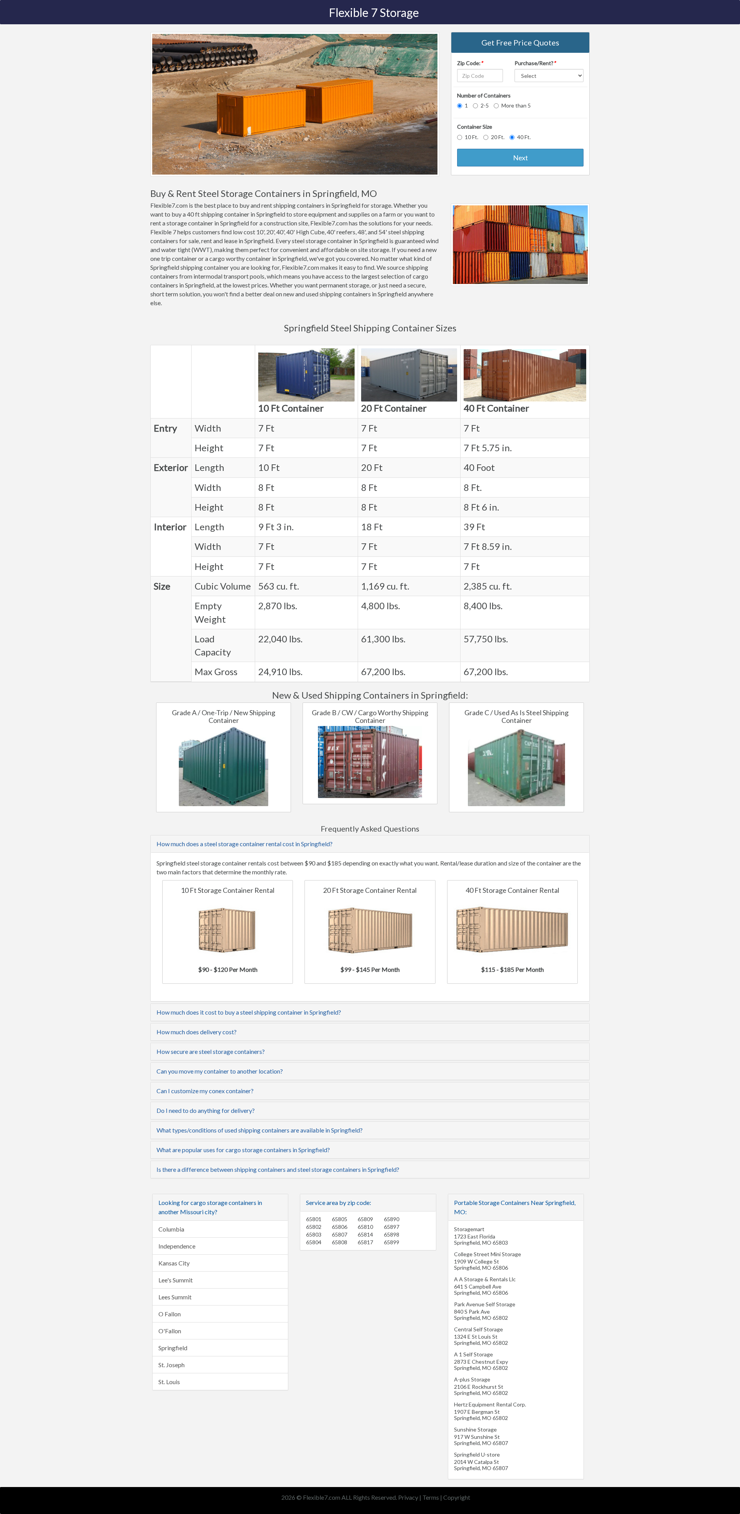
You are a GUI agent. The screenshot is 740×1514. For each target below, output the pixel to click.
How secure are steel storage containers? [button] (210, 1051)
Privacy (408, 1497)
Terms (430, 1497)
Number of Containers (484, 95)
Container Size (474, 126)
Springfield (172, 1347)
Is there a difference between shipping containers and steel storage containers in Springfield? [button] (277, 1169)
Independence (176, 1246)
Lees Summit (175, 1297)
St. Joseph (171, 1364)
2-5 (485, 105)
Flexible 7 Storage (374, 12)
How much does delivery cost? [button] (196, 1031)
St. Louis (169, 1381)
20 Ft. (498, 137)
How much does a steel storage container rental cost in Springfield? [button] (244, 843)
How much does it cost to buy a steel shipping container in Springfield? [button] (248, 1012)
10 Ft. (471, 137)
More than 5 (516, 105)
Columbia (171, 1229)
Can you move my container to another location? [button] (219, 1071)
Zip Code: (470, 63)
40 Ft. (524, 137)
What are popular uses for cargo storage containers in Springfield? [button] (243, 1149)
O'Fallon (169, 1330)
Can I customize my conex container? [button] (205, 1090)
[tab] (370, 843)
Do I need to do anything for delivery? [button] (205, 1110)
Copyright (456, 1497)
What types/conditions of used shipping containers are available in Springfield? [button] (259, 1130)
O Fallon (169, 1313)
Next (520, 157)
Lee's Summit (175, 1280)
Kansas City (174, 1263)
